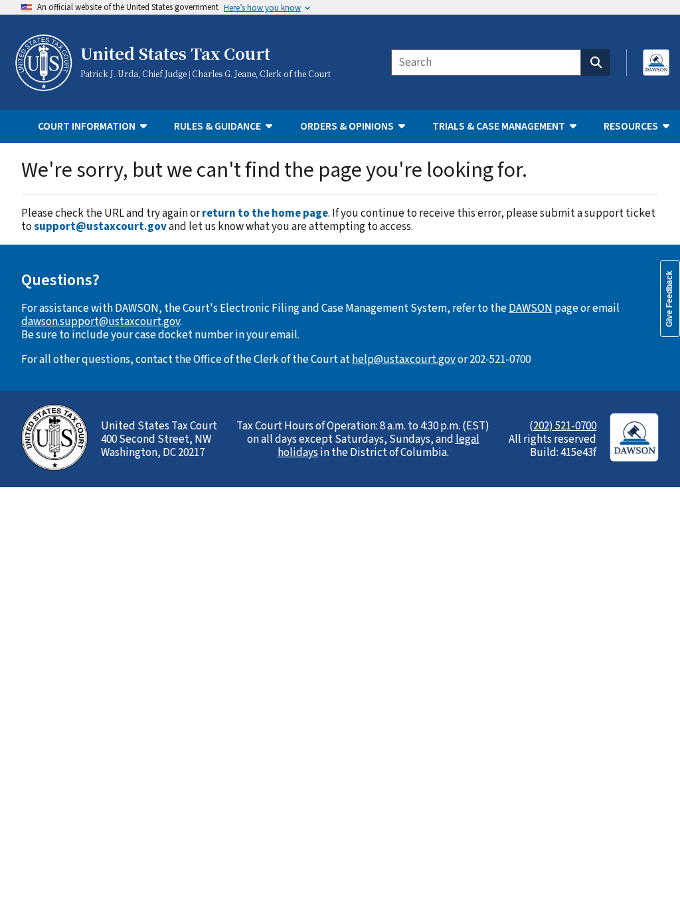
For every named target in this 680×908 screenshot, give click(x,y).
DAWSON (530, 308)
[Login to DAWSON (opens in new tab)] (656, 62)
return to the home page (265, 213)
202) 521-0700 (564, 426)
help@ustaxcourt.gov (404, 360)
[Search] (595, 62)
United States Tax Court (175, 54)
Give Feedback (669, 299)
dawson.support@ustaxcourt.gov (100, 322)
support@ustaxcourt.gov (100, 227)
